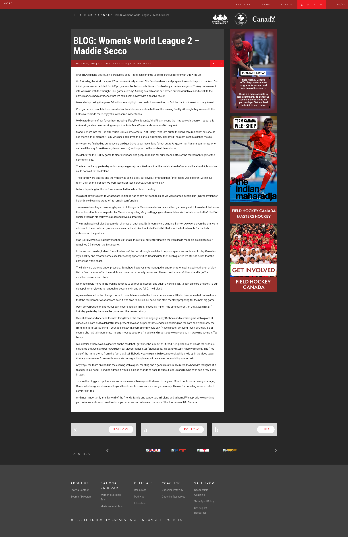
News (266, 4)
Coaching (171, 483)
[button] (108, 451)
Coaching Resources (173, 496)
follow (121, 429)
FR (343, 4)
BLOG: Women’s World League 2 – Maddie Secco (136, 45)
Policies (174, 520)
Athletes (243, 4)
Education (140, 503)
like (266, 429)
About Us (79, 483)
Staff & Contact (80, 489)
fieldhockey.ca (141, 63)
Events (286, 4)
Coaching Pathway (172, 489)
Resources (140, 489)
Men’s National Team (112, 506)
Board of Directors (81, 496)
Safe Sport (205, 483)
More (8, 3)
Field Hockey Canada (92, 15)
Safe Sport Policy (204, 501)
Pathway (139, 496)
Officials (143, 483)
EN (339, 4)
